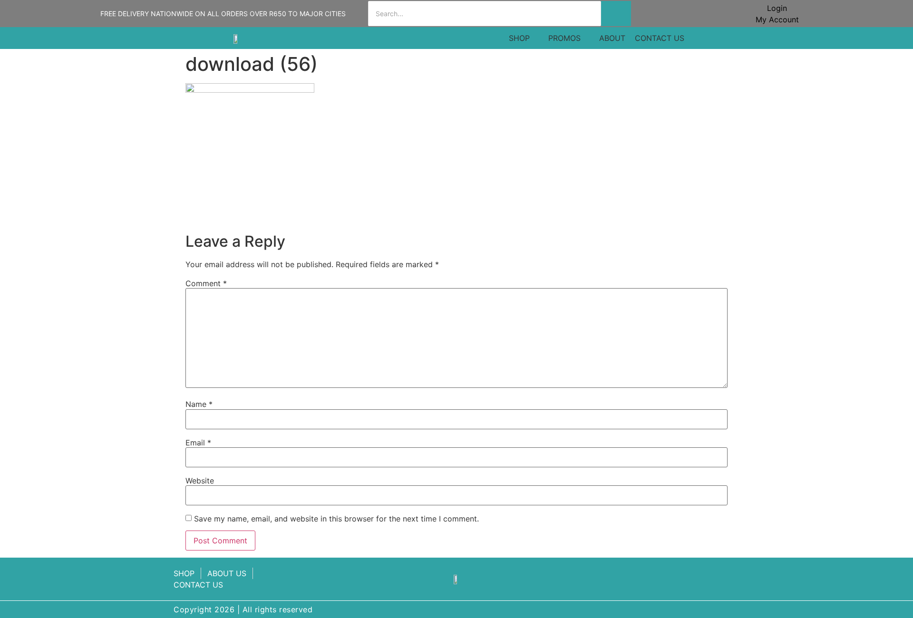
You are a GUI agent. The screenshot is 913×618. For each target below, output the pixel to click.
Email (198, 442)
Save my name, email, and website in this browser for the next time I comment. (336, 518)
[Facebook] (657, 579)
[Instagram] (687, 579)
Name (199, 404)
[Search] (616, 13)
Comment (206, 283)
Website (199, 480)
